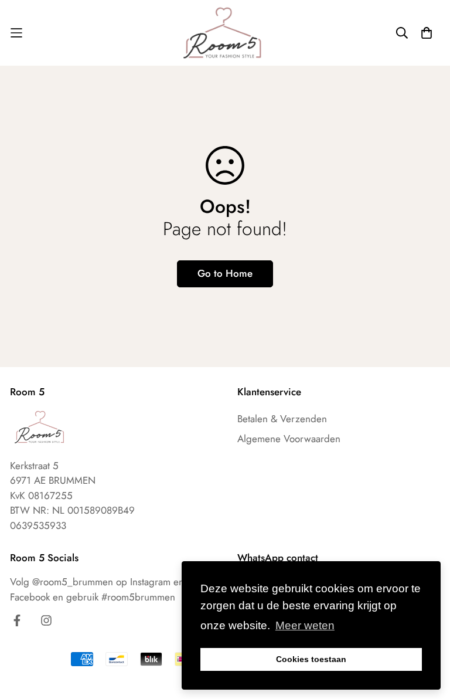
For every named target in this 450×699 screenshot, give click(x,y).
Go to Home (225, 273)
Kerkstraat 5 (34, 466)
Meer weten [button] (305, 625)
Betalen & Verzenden (282, 419)
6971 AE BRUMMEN (53, 480)
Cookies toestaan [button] (311, 659)
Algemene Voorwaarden (288, 439)
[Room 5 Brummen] (225, 33)
